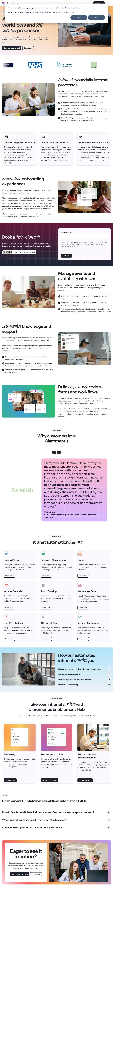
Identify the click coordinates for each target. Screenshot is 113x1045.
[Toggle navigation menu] (108, 3)
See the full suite (85, 780)
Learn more (9, 576)
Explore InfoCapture (49, 780)
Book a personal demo (20, 874)
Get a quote (28, 48)
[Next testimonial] (59, 452)
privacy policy (78, 242)
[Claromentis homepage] (10, 3)
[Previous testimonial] (54, 452)
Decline (96, 18)
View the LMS (10, 780)
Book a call (66, 256)
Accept (78, 18)
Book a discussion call (12, 48)
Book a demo (99, 3)
